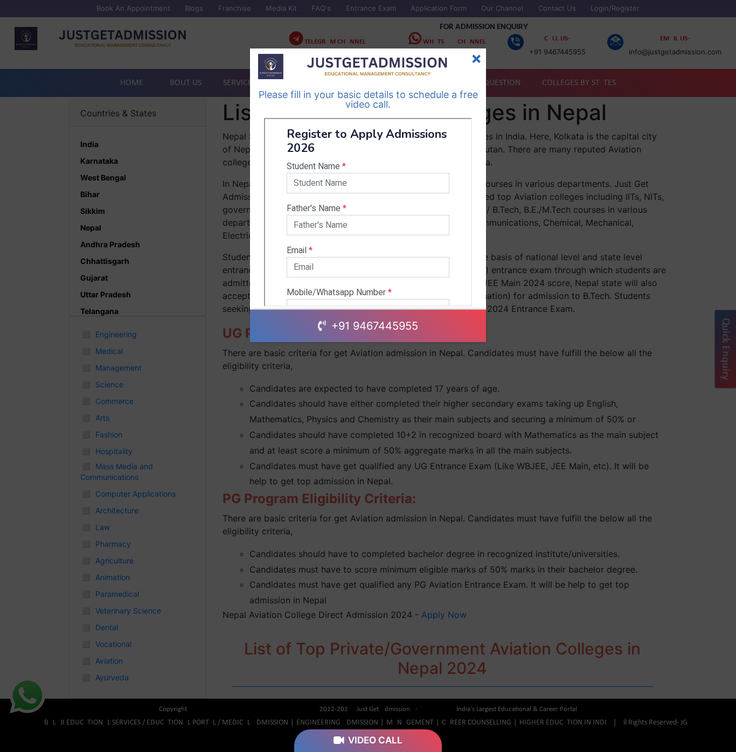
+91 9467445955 (373, 325)
